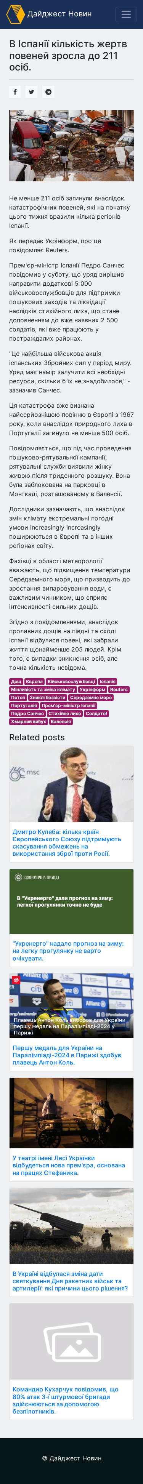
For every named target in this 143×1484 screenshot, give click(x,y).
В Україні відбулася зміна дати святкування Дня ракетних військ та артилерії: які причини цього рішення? (70, 1281)
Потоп (18, 697)
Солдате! (96, 713)
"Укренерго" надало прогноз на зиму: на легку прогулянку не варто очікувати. (68, 951)
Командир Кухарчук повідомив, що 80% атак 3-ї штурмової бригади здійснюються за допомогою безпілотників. (66, 1400)
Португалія (24, 705)
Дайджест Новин (58, 13)
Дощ (16, 681)
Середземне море (91, 697)
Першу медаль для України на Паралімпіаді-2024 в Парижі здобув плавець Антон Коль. (67, 1055)
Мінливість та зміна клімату (43, 689)
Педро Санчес (27, 713)
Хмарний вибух (28, 721)
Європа (34, 681)
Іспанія (108, 681)
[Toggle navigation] (126, 14)
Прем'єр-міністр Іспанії (68, 705)
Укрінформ (92, 689)
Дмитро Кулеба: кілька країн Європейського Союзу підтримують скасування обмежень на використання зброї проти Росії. (67, 843)
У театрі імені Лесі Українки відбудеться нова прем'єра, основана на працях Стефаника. (69, 1165)
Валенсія (61, 721)
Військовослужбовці (71, 681)
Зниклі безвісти (47, 697)
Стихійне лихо (64, 713)
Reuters (119, 689)
